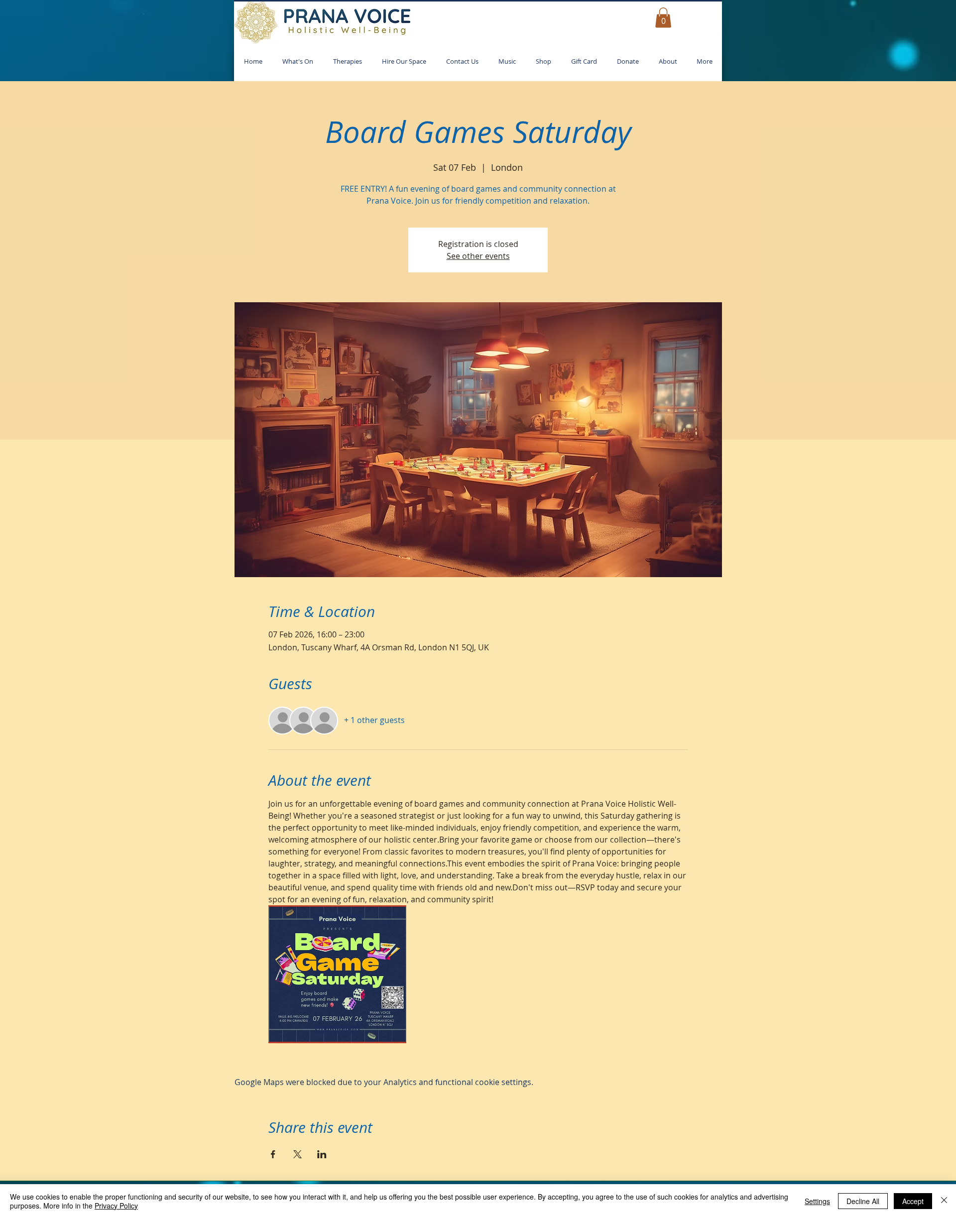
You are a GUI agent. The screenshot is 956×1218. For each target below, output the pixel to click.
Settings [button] (817, 1201)
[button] (663, 17)
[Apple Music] (583, 1062)
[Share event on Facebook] (273, 1016)
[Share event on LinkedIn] (322, 1016)
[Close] (944, 1201)
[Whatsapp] (489, 1062)
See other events (478, 255)
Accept (913, 1201)
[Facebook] (443, 1062)
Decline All (862, 1201)
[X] (466, 1062)
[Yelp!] (513, 1062)
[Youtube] (536, 1062)
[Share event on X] (297, 1016)
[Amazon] (606, 1062)
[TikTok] (419, 1062)
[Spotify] (560, 1062)
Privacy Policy (116, 1206)
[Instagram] (396, 1062)
